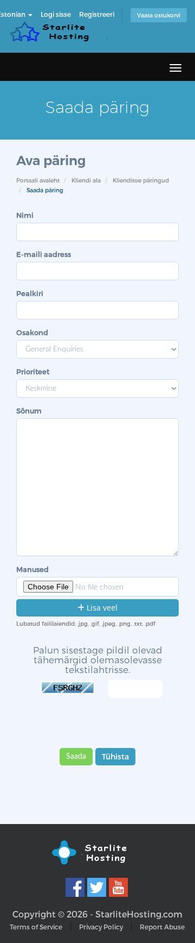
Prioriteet (32, 371)
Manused (32, 569)
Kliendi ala (86, 180)
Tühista (115, 756)
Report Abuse (162, 927)
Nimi (25, 215)
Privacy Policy (101, 927)
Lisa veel (101, 607)
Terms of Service (36, 927)
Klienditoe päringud (141, 180)
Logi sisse (56, 14)
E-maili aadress (43, 254)
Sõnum (29, 410)
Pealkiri (29, 293)
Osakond (32, 332)
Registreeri (96, 14)
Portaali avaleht (38, 180)
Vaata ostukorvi (158, 15)
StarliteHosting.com (139, 914)
